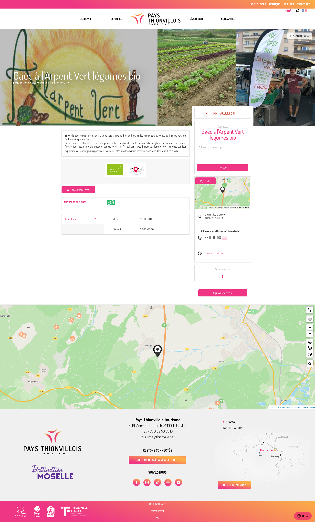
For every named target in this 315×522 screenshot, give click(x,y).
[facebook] (136, 482)
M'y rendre (205, 181)
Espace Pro (303, 4)
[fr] (304, 10)
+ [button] (310, 328)
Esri (277, 407)
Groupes (289, 4)
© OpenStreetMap (294, 407)
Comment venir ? (234, 485)
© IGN (282, 407)
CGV (157, 518)
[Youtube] (178, 482)
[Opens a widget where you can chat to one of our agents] (303, 516)
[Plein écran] (310, 310)
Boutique (274, 4)
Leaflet (271, 407)
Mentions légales (157, 504)
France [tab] (230, 421)
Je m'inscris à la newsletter (157, 460)
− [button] (310, 333)
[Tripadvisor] (168, 482)
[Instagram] (147, 482)
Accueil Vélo (258, 4)
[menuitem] (86, 19)
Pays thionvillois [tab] (232, 428)
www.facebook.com (214, 253)
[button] (297, 11)
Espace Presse (157, 511)
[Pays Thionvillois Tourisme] (52, 453)
